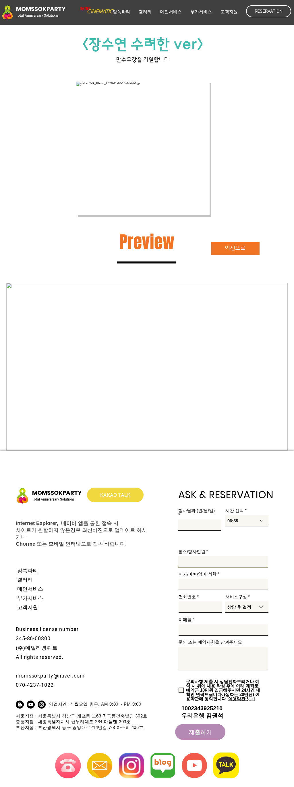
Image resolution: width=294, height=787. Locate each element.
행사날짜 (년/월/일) (196, 510)
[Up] (267, 717)
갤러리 (25, 580)
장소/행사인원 (191, 551)
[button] (171, 12)
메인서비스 (30, 589)
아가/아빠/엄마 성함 (197, 574)
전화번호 (187, 596)
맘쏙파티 (27, 571)
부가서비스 (30, 598)
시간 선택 (234, 510)
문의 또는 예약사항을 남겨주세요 (210, 642)
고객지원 (27, 607)
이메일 (185, 619)
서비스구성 (236, 596)
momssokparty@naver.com (50, 676)
